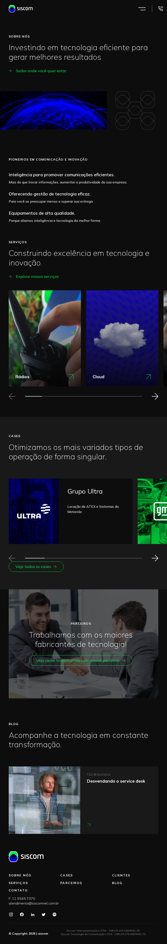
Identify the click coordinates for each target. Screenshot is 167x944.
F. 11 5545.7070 (22, 898)
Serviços (18, 883)
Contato (18, 890)
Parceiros (71, 883)
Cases (66, 875)
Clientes (121, 875)
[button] (155, 396)
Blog (117, 883)
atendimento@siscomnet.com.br (34, 903)
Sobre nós (20, 875)
